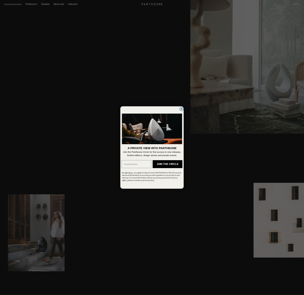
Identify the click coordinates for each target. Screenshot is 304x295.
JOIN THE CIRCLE (168, 164)
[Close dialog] (181, 108)
